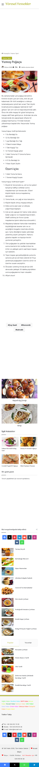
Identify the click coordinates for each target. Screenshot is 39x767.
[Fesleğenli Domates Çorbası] (8, 612)
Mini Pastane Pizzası (27, 466)
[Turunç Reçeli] (8, 552)
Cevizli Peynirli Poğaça (10, 466)
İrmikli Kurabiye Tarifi (23, 685)
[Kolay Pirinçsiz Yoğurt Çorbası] (8, 632)
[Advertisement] (19, 31)
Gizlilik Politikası (15, 755)
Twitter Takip (6, 714)
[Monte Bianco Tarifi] (8, 660)
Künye (6, 755)
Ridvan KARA (8, 67)
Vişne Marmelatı (21, 568)
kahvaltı (20, 330)
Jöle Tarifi (18, 666)
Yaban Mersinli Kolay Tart (9, 449)
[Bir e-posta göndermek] (13, 67)
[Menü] (3, 5)
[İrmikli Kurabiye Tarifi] (8, 688)
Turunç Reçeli (20, 549)
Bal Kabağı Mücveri (22, 559)
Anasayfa (6, 53)
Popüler (10, 643)
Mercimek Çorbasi (21, 599)
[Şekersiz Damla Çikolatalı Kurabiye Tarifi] (8, 678)
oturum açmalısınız (23, 478)
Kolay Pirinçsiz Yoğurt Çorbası (26, 629)
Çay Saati (13, 325)
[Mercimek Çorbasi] (8, 602)
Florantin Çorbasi (21, 650)
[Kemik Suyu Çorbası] (8, 622)
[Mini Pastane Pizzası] (28, 459)
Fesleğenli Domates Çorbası (25, 609)
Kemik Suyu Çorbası (22, 619)
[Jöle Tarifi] (8, 669)
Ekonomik (26, 325)
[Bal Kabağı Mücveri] (8, 562)
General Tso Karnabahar (23, 588)
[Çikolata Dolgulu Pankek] (8, 581)
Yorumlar (28, 643)
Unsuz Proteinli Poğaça (28, 448)
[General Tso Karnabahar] (8, 591)
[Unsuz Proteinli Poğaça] (28, 442)
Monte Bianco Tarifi (22, 658)
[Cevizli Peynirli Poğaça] (10, 459)
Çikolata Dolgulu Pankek (23, 578)
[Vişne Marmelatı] (8, 571)
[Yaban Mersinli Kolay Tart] (10, 442)
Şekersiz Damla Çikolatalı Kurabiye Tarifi (24, 676)
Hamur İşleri (15, 53)
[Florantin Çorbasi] (8, 652)
